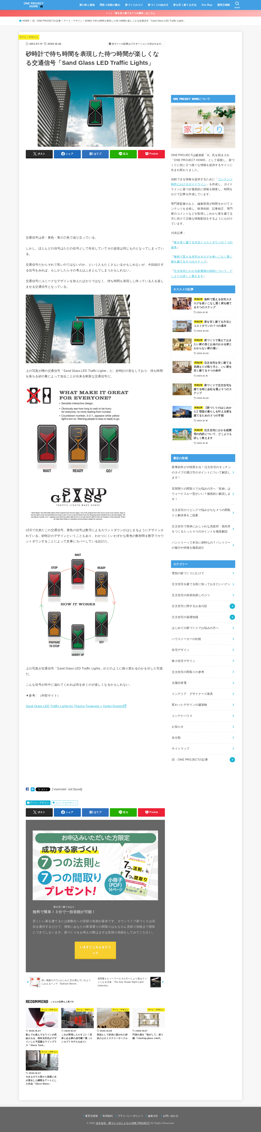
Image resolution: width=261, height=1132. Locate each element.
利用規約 (108, 1115)
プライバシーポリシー (130, 1115)
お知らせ (177, 726)
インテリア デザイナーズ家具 (192, 693)
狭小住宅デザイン (183, 660)
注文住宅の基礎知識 (185, 617)
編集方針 (153, 1115)
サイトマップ (180, 748)
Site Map (206, 4)
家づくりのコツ (134, 4)
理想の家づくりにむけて (188, 573)
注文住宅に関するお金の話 (189, 606)
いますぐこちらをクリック (95, 950)
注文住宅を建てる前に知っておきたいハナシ (201, 584)
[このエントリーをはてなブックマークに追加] (33, 789)
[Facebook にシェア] (27, 789)
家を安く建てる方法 (184, 4)
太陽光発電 (179, 682)
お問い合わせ (170, 1115)
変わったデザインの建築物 (189, 704)
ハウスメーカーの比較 (186, 639)
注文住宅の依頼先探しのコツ (191, 595)
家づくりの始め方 (158, 4)
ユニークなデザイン (66, 802)
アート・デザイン (28, 37)
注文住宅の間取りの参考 (188, 671)
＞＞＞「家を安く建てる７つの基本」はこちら (130, 13)
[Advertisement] (58, 201)
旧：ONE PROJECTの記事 (190, 759)
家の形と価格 (87, 4)
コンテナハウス (182, 715)
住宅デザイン (180, 649)
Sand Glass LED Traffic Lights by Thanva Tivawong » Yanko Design (74, 706)
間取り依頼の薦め (110, 4)
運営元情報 (223, 4)
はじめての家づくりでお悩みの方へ (195, 627)
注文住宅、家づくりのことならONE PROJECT (123, 1123)
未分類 (176, 737)
